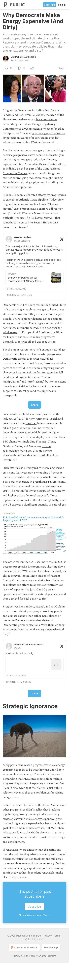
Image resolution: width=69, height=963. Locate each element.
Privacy (48, 935)
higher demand (33, 319)
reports (19, 218)
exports (16, 504)
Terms (57, 935)
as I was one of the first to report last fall (38, 372)
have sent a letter (46, 119)
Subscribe (49, 4)
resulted (31, 423)
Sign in (62, 4)
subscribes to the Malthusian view (30, 832)
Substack (18, 955)
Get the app (51, 947)
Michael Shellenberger (23, 57)
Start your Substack (25, 947)
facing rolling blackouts (31, 204)
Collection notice (34, 939)
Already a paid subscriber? (34, 915)
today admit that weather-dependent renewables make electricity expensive (33, 872)
